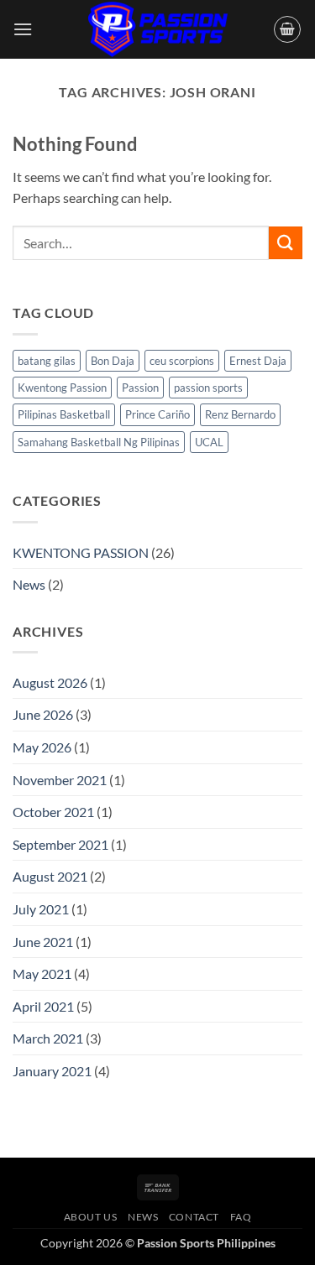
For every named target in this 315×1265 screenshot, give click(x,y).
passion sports (208, 387)
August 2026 (50, 682)
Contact (194, 1216)
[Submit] (285, 242)
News (29, 584)
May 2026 (42, 747)
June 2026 (43, 714)
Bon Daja (112, 360)
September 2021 (60, 844)
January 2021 (52, 1071)
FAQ (241, 1216)
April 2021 (43, 1006)
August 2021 (50, 876)
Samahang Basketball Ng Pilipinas (99, 442)
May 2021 (42, 973)
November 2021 (60, 780)
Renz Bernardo (240, 414)
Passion (140, 387)
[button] (23, 28)
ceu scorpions (182, 360)
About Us (91, 1216)
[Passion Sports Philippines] (158, 29)
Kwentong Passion (62, 387)
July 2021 (41, 909)
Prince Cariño (157, 414)
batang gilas (47, 360)
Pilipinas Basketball (64, 414)
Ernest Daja (257, 360)
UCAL (209, 442)
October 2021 (53, 812)
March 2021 (48, 1038)
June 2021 (43, 942)
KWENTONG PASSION (81, 552)
